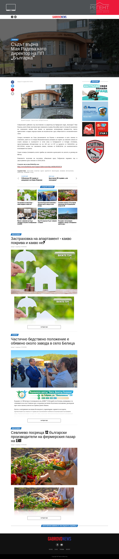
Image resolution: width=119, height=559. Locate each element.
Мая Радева (55, 171)
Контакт (68, 549)
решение (27, 172)
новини (63, 171)
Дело (42, 171)
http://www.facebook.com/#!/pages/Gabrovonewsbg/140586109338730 (39, 166)
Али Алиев (30, 171)
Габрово (37, 171)
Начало (51, 549)
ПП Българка (70, 171)
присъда (20, 172)
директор (48, 171)
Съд (32, 172)
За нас (56, 549)
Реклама (62, 549)
